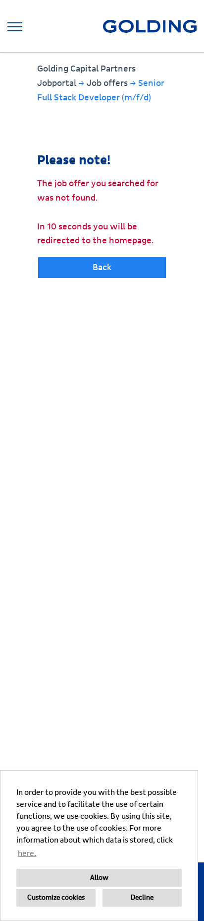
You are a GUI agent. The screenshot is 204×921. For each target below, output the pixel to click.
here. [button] (27, 853)
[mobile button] (14, 26)
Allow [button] (99, 877)
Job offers (108, 83)
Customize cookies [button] (56, 897)
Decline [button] (142, 897)
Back (102, 267)
